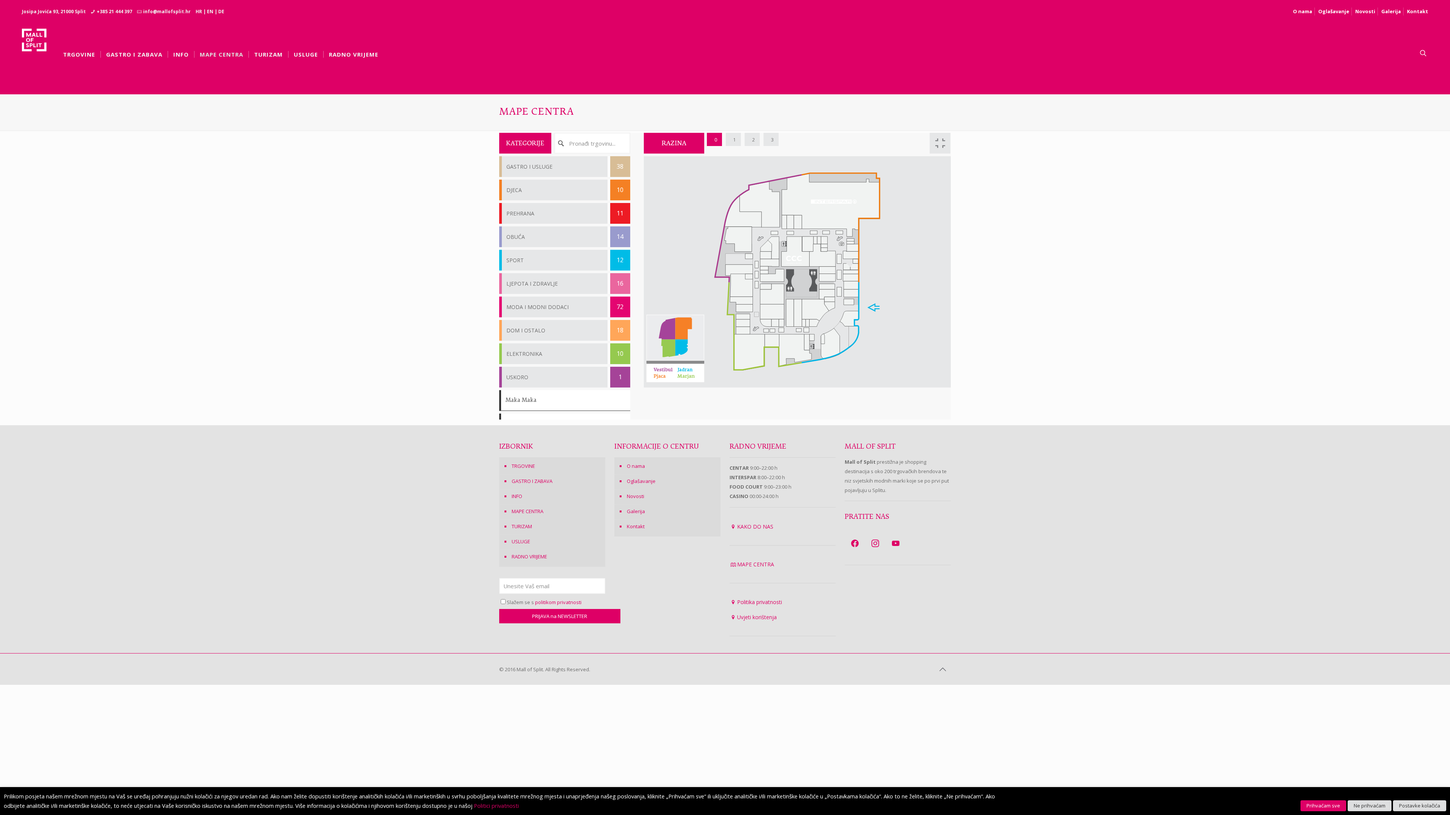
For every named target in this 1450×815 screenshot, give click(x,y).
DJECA (564, 190)
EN (210, 11)
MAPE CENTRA (527, 511)
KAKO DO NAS (755, 526)
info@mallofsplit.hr (167, 11)
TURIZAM (522, 526)
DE (221, 11)
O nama (1302, 11)
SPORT (564, 260)
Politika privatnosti (759, 602)
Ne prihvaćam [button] (1369, 805)
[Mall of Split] (34, 53)
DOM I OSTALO (564, 330)
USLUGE (521, 541)
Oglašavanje (1333, 11)
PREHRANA (564, 213)
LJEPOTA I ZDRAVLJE (564, 283)
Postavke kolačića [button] (1419, 805)
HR (199, 11)
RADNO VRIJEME (529, 556)
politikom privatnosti (558, 602)
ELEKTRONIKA (564, 353)
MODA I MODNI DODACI (564, 307)
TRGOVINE (523, 466)
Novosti (1365, 11)
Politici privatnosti (496, 805)
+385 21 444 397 (114, 11)
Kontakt (1417, 11)
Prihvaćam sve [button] (1323, 805)
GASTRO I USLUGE (564, 166)
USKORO (564, 377)
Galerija (1391, 11)
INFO (517, 496)
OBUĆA (564, 236)
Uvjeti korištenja (757, 617)
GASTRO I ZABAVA (532, 481)
